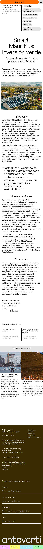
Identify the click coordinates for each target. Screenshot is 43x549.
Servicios (5, 547)
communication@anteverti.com (12, 452)
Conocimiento (26, 547)
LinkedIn (4, 467)
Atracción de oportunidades (29, 10)
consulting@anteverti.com (11, 444)
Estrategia (27, 21)
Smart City (27, 24)
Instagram (5, 469)
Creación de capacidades (28, 29)
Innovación (27, 6)
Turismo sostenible (30, 18)
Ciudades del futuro (30, 14)
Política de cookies (34, 437)
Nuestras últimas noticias (10, 457)
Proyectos (14, 547)
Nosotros (38, 547)
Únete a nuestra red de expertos (13, 462)
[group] (12, 334)
